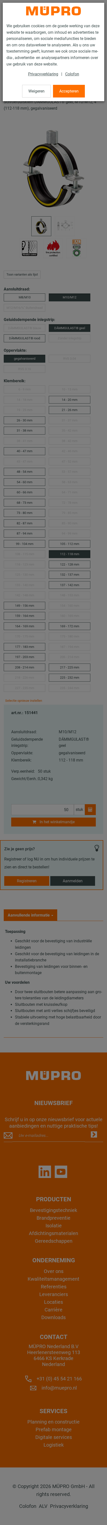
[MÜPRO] (53, 10)
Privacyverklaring (43, 74)
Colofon (72, 74)
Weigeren (36, 91)
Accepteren (69, 91)
